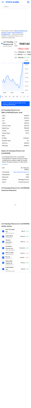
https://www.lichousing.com (21, 172)
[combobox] (16, 6)
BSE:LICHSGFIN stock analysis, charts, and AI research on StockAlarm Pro (14, 32)
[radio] (2, 96)
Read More (5, 164)
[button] (2, 2)
